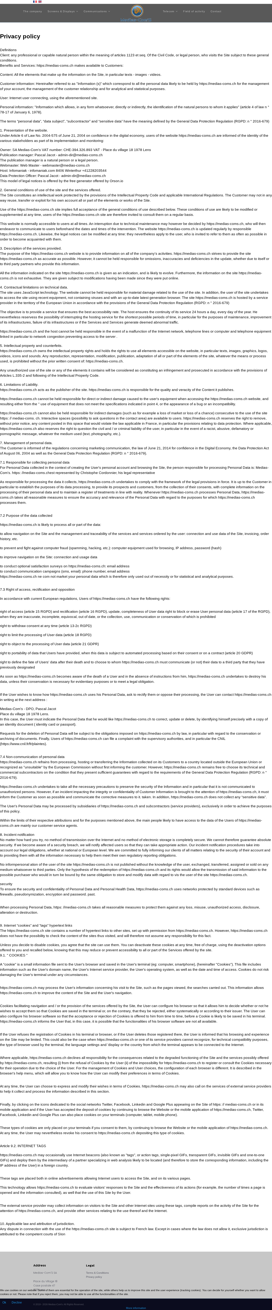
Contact (216, 11)
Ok (4, 1302)
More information (136, 1307)
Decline (17, 1302)
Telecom (168, 11)
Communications (95, 11)
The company (32, 11)
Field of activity (194, 11)
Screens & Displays (61, 11)
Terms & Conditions (97, 1272)
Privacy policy (94, 1276)
